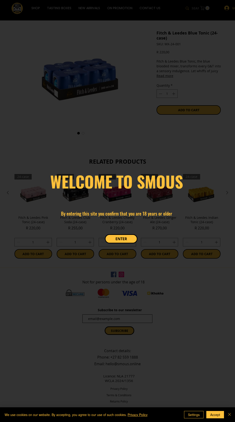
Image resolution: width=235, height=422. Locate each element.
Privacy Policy (138, 414)
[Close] (229, 414)
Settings (194, 414)
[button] (121, 238)
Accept (215, 414)
